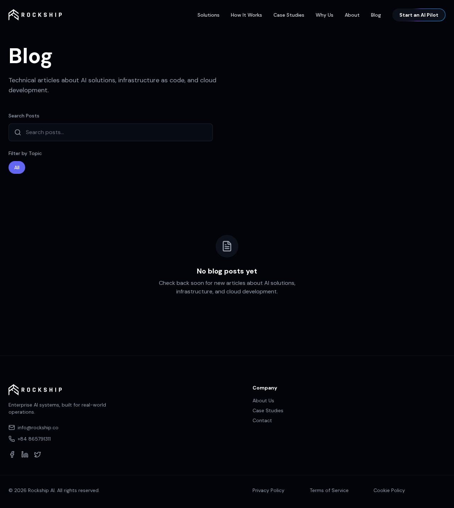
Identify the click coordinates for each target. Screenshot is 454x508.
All (17, 167)
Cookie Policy (389, 490)
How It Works (246, 15)
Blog (376, 15)
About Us (263, 400)
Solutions (209, 15)
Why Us (324, 15)
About (352, 15)
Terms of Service (329, 490)
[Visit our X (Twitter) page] (37, 454)
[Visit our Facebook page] (12, 454)
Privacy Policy (268, 490)
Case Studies (288, 15)
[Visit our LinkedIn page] (24, 454)
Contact (262, 420)
